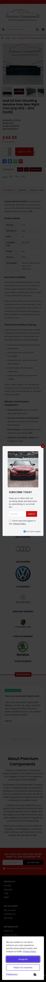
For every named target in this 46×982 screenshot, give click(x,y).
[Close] (43, 446)
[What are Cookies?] (36, 974)
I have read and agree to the (22, 522)
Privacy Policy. (29, 951)
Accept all (23, 959)
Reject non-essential (23, 967)
